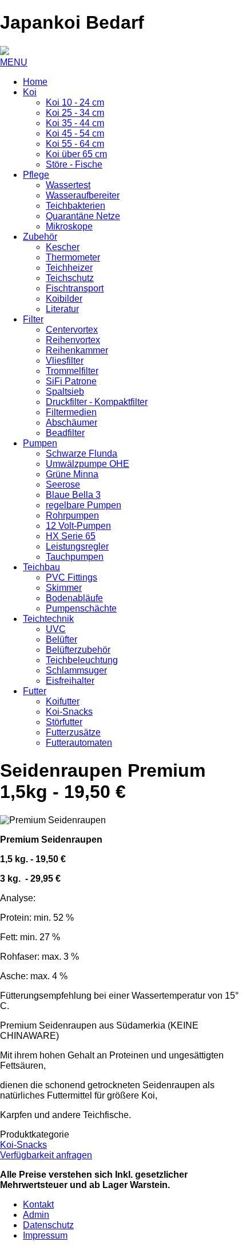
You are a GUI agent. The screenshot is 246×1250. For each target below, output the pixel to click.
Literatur (62, 309)
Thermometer (73, 257)
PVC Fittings (71, 577)
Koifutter (63, 701)
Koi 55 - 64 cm (75, 144)
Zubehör (40, 237)
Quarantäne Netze (83, 216)
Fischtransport (75, 288)
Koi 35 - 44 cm (75, 123)
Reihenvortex (73, 340)
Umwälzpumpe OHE (87, 464)
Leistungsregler (77, 546)
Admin (36, 1215)
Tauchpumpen (75, 557)
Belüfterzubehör (78, 650)
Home (35, 82)
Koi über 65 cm (76, 154)
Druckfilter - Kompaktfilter (97, 402)
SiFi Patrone (71, 381)
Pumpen (40, 443)
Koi (30, 92)
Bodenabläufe (74, 598)
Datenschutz (48, 1225)
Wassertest (68, 185)
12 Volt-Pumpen (78, 526)
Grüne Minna (72, 474)
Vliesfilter (65, 360)
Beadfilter (65, 433)
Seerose (63, 484)
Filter (33, 319)
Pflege (36, 175)
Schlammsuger (76, 670)
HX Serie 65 (71, 536)
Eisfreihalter (70, 681)
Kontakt (38, 1204)
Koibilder (64, 298)
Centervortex (72, 329)
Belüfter (61, 639)
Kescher (63, 247)
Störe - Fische (74, 164)
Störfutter (64, 722)
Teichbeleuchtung (82, 660)
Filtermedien (71, 412)
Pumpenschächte (81, 608)
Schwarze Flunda (81, 453)
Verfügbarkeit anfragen (46, 1155)
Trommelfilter (72, 371)
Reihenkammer (77, 350)
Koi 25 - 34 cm (75, 113)
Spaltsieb (65, 391)
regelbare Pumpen (83, 505)
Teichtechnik (48, 619)
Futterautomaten (79, 742)
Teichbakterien (75, 206)
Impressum (45, 1235)
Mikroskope (69, 226)
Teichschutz (70, 278)
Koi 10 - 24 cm (75, 102)
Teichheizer (69, 267)
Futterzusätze (73, 732)
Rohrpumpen (72, 515)
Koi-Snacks (69, 711)
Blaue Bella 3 (73, 495)
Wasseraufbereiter (83, 195)
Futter (34, 691)
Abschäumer (71, 422)
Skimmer (64, 588)
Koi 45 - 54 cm (75, 133)
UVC (56, 629)
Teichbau (41, 567)
